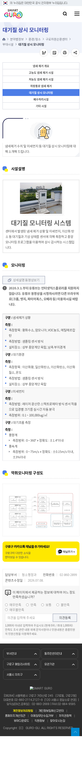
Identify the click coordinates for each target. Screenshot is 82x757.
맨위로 (75, 732)
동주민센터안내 (53, 653)
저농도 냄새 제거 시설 (41, 79)
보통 (49, 604)
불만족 (65, 604)
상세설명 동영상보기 (26, 280)
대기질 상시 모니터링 (41, 92)
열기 (65, 14)
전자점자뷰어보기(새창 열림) (44, 52)
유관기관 (49, 664)
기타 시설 (41, 106)
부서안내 (12, 653)
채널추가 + (69, 551)
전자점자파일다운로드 (54, 52)
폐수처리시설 (41, 99)
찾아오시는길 (57, 720)
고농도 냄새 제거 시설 (41, 72)
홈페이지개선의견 (15, 715)
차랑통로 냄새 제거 (41, 86)
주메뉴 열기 (76, 14)
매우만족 (15, 604)
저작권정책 (65, 715)
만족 (33, 604)
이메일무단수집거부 (42, 715)
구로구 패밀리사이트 (18, 664)
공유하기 (75, 52)
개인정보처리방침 (23, 710)
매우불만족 (16, 609)
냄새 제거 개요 (41, 66)
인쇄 (65, 52)
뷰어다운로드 (21, 720)
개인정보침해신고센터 (51, 710)
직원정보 (39, 720)
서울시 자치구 (14, 674)
